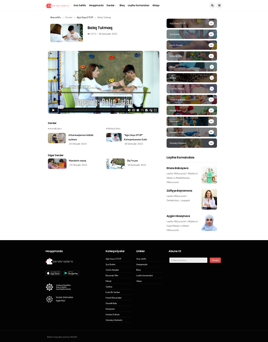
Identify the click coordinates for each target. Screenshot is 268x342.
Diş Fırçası (132, 160)
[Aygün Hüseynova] (209, 222)
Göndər (215, 260)
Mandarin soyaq (77, 160)
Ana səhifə (80, 5)
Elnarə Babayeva (177, 168)
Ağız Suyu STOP (85, 17)
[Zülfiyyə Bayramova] (209, 199)
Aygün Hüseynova (178, 216)
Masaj (108, 281)
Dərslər (110, 5)
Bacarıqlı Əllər (112, 275)
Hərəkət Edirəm (113, 314)
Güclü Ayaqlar (112, 270)
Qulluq (109, 286)
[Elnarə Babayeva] (209, 175)
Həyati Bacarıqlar (114, 297)
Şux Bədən (110, 264)
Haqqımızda (96, 5)
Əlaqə (155, 5)
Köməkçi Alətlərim (114, 320)
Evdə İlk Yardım (113, 292)
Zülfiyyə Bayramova (179, 191)
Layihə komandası (138, 5)
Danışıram (110, 309)
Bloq (122, 5)
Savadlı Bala (111, 303)
